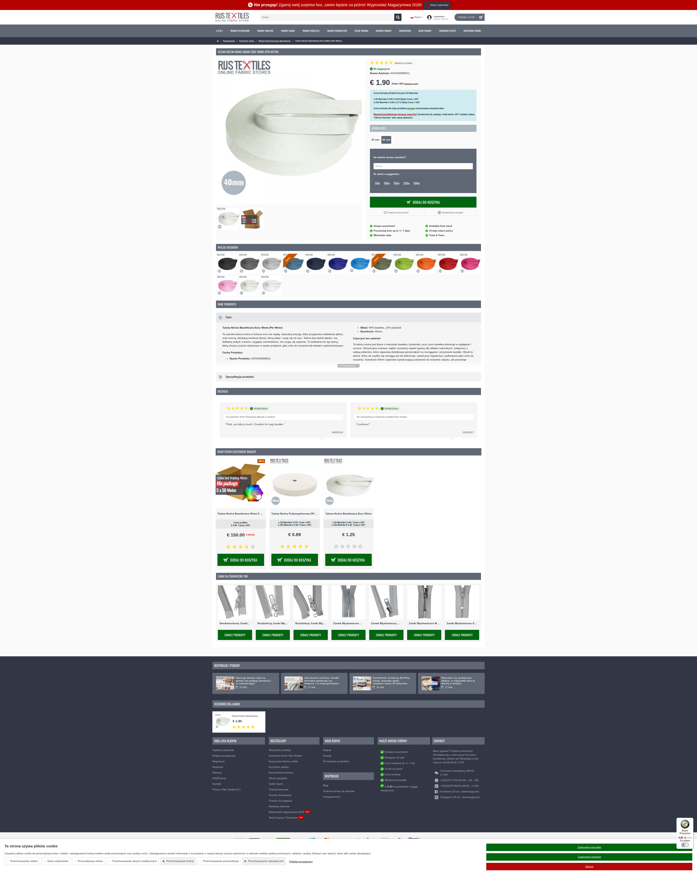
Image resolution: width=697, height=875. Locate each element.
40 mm (386, 139)
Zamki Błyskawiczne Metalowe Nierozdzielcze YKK (424, 623)
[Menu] (691, 820)
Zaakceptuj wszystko (589, 847)
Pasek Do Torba (246, 41)
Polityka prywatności (301, 861)
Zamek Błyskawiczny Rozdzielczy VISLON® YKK (386, 623)
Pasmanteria (229, 41)
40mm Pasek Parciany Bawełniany (274, 41)
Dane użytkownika (57, 861)
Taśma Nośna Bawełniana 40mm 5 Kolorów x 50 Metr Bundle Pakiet (240, 513)
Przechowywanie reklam (24, 861)
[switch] (685, 845)
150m (397, 183)
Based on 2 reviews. (404, 63)
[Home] (218, 41)
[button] (396, 212)
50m (377, 183)
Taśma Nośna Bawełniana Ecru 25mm (348, 513)
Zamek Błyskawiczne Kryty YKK (348, 623)
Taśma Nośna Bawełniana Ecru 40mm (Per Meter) (247, 716)
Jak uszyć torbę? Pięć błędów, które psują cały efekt (253, 679)
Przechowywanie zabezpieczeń (266, 861)
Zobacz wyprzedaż (439, 5)
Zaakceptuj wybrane (589, 856)
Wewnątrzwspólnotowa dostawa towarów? (395, 114)
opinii (414, 786)
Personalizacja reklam (90, 861)
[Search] (398, 17)
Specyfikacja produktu (240, 376)
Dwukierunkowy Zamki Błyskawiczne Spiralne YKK (235, 623)
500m (416, 183)
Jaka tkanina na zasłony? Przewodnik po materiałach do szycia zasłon (390, 680)
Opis (229, 317)
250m (406, 183)
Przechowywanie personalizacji (221, 861)
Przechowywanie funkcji (179, 861)
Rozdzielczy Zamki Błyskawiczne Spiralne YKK (310, 623)
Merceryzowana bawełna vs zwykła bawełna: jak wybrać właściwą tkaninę (457, 680)
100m (387, 183)
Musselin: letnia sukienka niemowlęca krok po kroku (319, 679)
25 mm (375, 139)
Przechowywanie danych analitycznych (134, 861)
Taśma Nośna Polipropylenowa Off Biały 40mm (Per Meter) (294, 513)
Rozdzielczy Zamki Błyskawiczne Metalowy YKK (273, 623)
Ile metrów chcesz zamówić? (390, 157)
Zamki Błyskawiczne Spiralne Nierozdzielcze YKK (462, 623)
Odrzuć (589, 866)
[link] (219, 31)
